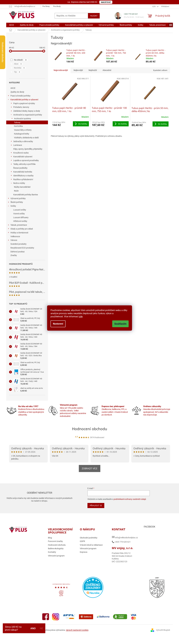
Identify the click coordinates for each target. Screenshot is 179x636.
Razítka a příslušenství (23, 179)
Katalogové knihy (21, 134)
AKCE (12, 88)
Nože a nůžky (19, 183)
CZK (154, 6)
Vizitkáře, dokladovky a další (26, 137)
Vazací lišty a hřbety (23, 130)
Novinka (19, 68)
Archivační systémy (22, 118)
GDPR (82, 541)
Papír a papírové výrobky (24, 103)
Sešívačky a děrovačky (23, 141)
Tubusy (17, 122)
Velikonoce (15, 236)
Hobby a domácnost (19, 232)
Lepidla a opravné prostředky (26, 160)
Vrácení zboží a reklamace (91, 545)
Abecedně (107, 70)
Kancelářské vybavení (22, 156)
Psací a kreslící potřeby (20, 96)
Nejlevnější (78, 70)
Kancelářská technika (22, 172)
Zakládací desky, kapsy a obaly (26, 111)
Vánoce (13, 240)
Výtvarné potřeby (18, 198)
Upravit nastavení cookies (77, 630)
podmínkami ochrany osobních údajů (130, 499)
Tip (17, 72)
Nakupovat (106, 2)
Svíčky (13, 206)
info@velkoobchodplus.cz (125, 537)
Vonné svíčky (19, 213)
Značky (13, 255)
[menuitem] (11, 25)
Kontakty (52, 552)
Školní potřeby (16, 202)
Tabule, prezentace (18, 225)
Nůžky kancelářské (22, 187)
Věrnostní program (56, 556)
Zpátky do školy (17, 92)
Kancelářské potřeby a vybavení (24, 99)
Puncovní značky (55, 541)
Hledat (93, 15)
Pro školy (57, 6)
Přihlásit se (96, 505)
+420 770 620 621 (131, 14)
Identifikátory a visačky (23, 175)
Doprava (83, 552)
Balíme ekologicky (56, 548)
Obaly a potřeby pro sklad (21, 229)
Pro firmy (46, 6)
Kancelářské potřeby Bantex (25, 194)
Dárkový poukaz (17, 251)
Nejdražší (93, 70)
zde (80, 316)
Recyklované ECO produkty (22, 248)
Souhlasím (120, 323)
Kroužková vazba (21, 153)
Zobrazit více (89, 468)
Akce (18, 64)
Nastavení (58, 323)
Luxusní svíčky (19, 210)
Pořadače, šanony (21, 107)
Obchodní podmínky (88, 538)
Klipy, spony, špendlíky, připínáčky (27, 149)
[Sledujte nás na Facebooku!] (45, 616)
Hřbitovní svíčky (20, 221)
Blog (50, 538)
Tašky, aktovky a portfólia (24, 164)
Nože (16, 191)
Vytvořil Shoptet (163, 630)
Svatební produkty (18, 244)
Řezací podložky (20, 168)
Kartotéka (18, 126)
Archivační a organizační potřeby (27, 115)
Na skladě (20, 60)
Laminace (17, 145)
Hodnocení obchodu (89, 428)
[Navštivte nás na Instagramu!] (55, 616)
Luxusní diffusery (20, 217)
